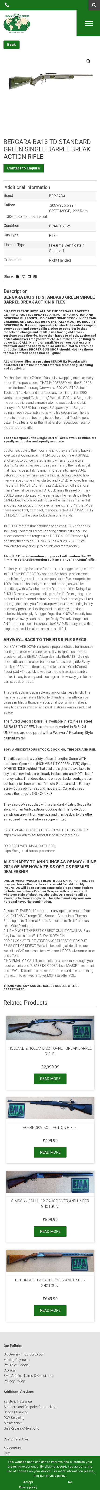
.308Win (55, 205)
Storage (9, 1370)
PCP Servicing (14, 1418)
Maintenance (13, 1423)
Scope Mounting (16, 1412)
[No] (94, 1473)
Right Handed (60, 260)
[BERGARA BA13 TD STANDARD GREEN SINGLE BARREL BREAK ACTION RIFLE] (17, 277)
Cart (7, 1453)
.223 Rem (80, 211)
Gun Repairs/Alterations (21, 1429)
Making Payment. (16, 1360)
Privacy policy (28, 1487)
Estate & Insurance (18, 1402)
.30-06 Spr (14, 216)
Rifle (52, 235)
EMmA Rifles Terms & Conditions (28, 1376)
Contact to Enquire (23, 168)
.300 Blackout (35, 216)
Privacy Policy (14, 1381)
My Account (13, 1448)
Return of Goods (16, 1365)
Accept (28, 1482)
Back (11, 44)
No (70, 1482)
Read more (50, 1079)
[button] (88, 61)
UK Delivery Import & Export (24, 1354)
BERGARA (57, 196)
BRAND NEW (59, 226)
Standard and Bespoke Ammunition (30, 1407)
